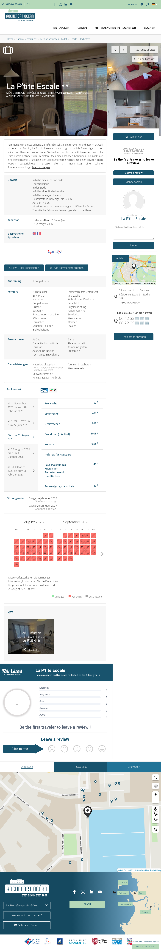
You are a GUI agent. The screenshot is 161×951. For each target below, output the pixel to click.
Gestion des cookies (145, 946)
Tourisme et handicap (60, 941)
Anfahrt (120, 258)
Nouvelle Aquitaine (99, 941)
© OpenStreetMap (142, 870)
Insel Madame (125, 904)
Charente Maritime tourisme (77, 941)
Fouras (141, 893)
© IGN (130, 870)
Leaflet (120, 870)
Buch (87, 904)
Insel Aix (123, 882)
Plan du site (137, 941)
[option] (31, 637)
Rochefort (145, 912)
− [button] (156, 800)
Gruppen (133, 4)
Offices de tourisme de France (32, 941)
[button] (61, 27)
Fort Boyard (123, 893)
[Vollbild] (155, 777)
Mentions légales (151, 941)
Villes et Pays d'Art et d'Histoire (129, 941)
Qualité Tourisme (47, 941)
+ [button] (156, 794)
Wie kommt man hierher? (27, 915)
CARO (117, 941)
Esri (125, 870)
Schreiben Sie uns (28, 925)
